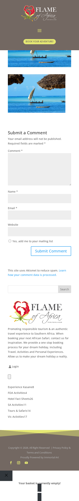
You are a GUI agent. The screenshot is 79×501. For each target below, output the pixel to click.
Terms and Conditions (39, 452)
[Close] (6, 476)
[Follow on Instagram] (19, 463)
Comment (15, 151)
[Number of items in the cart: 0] (9, 376)
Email (12, 208)
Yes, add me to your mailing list (32, 241)
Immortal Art (51, 457)
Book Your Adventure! (39, 41)
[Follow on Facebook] (11, 463)
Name (13, 191)
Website (13, 224)
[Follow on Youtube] (26, 463)
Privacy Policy (60, 447)
